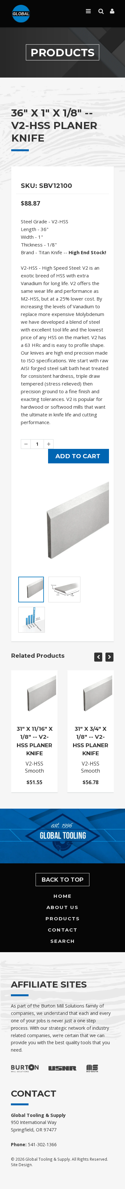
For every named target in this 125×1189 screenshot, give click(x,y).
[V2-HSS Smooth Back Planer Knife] (62, 526)
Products (63, 918)
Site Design (21, 1164)
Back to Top (63, 879)
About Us (62, 907)
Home (63, 896)
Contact (63, 930)
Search (62, 941)
